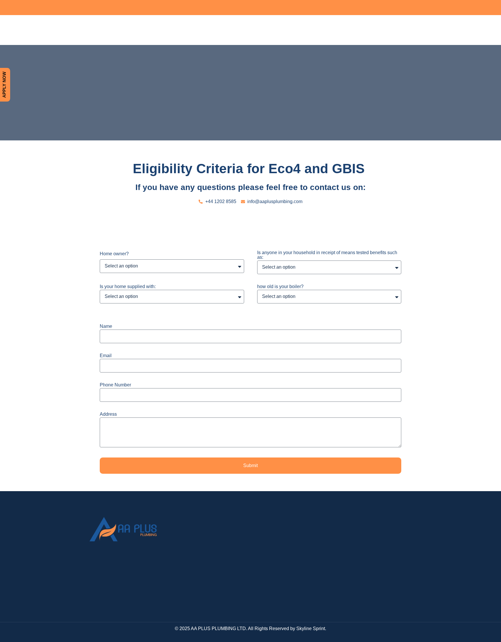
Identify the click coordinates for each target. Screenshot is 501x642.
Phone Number (115, 385)
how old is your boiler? (280, 286)
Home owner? (114, 254)
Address (108, 414)
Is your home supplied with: (128, 286)
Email (106, 355)
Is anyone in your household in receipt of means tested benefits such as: (327, 255)
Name (106, 326)
